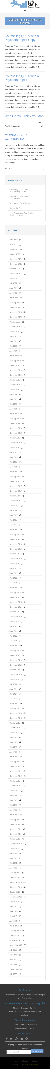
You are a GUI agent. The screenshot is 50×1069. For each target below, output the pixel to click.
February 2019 (15, 419)
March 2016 (14, 588)
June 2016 (13, 573)
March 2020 (14, 356)
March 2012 (14, 815)
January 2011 (14, 878)
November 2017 (15, 491)
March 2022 (14, 249)
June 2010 (13, 911)
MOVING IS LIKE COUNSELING (17, 137)
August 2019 (14, 390)
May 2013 (13, 747)
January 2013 (14, 766)
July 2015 (13, 626)
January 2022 (14, 254)
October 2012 (14, 781)
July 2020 (13, 336)
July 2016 (13, 568)
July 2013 (13, 737)
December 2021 (15, 259)
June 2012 (13, 800)
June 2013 (13, 742)
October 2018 (14, 438)
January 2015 (14, 655)
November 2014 (15, 665)
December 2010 (15, 882)
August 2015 (14, 621)
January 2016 (14, 597)
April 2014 (13, 699)
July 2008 (13, 974)
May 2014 (13, 694)
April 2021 (13, 293)
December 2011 (15, 829)
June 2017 (13, 515)
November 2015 (15, 607)
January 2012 (14, 824)
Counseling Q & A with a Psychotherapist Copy (22, 38)
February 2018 (15, 477)
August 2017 (14, 506)
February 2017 (15, 534)
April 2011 (13, 868)
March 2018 (14, 472)
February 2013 (15, 762)
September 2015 (15, 617)
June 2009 (13, 955)
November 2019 (15, 375)
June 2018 (13, 457)
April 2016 (13, 583)
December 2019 (15, 370)
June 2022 (13, 240)
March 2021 (14, 298)
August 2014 (14, 679)
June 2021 (13, 288)
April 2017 (13, 525)
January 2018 (14, 481)
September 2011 (15, 844)
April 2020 (13, 351)
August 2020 (14, 332)
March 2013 (14, 757)
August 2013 (14, 733)
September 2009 (15, 945)
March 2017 (14, 530)
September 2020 (15, 327)
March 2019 (14, 414)
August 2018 (14, 448)
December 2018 (15, 428)
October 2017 (14, 496)
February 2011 (14, 873)
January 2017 (14, 539)
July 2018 (13, 452)
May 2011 (13, 863)
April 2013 (13, 752)
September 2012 (15, 786)
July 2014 (13, 684)
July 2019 (13, 394)
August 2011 (14, 849)
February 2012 (15, 820)
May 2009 (13, 960)
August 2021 (14, 278)
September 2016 (15, 559)
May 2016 (13, 578)
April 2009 (13, 965)
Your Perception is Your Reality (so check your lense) (22, 214)
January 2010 (14, 936)
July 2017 (13, 510)
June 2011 (13, 858)
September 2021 (15, 274)
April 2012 (13, 810)
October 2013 (14, 723)
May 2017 (13, 520)
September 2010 (15, 897)
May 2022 (13, 245)
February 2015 (15, 650)
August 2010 (14, 902)
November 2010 (15, 887)
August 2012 (14, 791)
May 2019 (13, 404)
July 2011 (13, 853)
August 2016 (14, 563)
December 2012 (15, 771)
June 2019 (13, 399)
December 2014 (15, 660)
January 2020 (14, 365)
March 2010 (14, 926)
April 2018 (13, 467)
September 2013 (15, 728)
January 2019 (14, 423)
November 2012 (15, 776)
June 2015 (13, 631)
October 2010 (14, 892)
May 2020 (13, 346)
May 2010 (13, 916)
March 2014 (14, 704)
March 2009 (14, 969)
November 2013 (15, 718)
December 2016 (15, 544)
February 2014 (15, 708)
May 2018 (13, 462)
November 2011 (15, 834)
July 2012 (13, 795)
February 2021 (15, 303)
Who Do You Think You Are (24, 116)
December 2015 (15, 602)
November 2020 (15, 317)
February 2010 (15, 931)
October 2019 (14, 380)
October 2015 (14, 612)
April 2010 (13, 921)
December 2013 (15, 713)
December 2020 (15, 312)
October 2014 (14, 670)
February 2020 (15, 361)
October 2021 (14, 269)
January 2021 (14, 307)
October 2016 (14, 554)
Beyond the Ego (15, 208)
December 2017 (15, 486)
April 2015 (13, 641)
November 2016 (15, 549)
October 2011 (14, 839)
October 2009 (14, 940)
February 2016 (15, 592)
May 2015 (13, 636)
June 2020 (13, 341)
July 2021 (13, 283)
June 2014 (13, 689)
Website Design (18, 1064)
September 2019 (15, 385)
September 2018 (15, 443)
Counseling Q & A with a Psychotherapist (22, 78)
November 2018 (15, 433)
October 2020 (14, 322)
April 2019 (13, 409)
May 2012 (13, 805)
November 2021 (15, 264)
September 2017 (15, 501)
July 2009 (13, 950)
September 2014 (15, 675)
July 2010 (13, 907)
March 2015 (14, 646)
